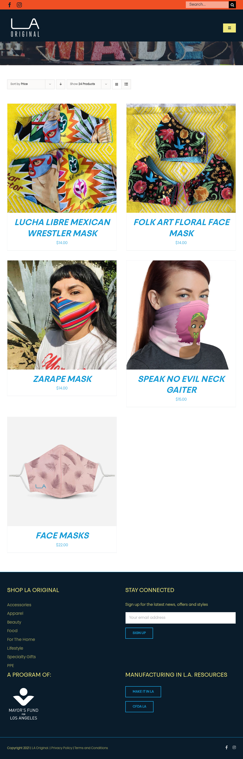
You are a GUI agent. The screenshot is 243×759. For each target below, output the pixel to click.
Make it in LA (143, 692)
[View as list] (126, 84)
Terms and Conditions (91, 748)
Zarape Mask (62, 379)
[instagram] (19, 4)
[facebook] (9, 4)
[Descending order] (60, 84)
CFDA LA (139, 706)
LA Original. (40, 748)
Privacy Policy (61, 748)
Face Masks (62, 536)
